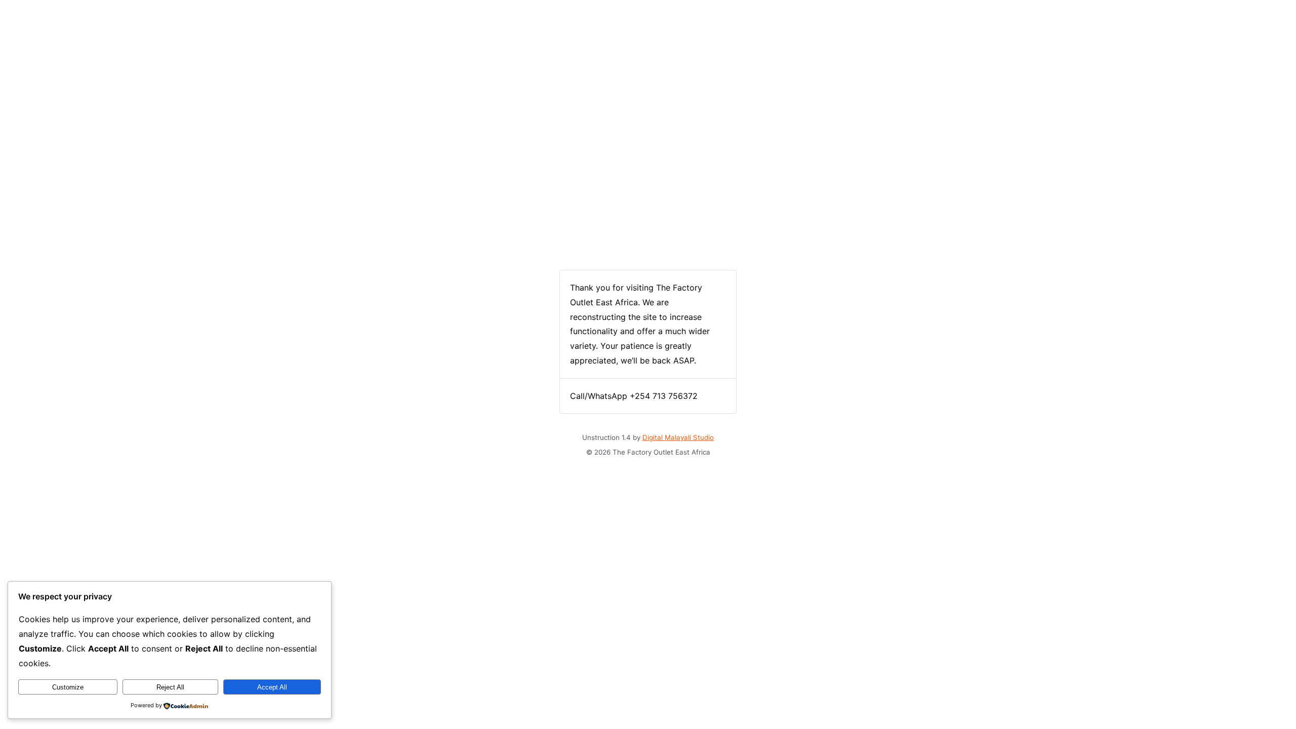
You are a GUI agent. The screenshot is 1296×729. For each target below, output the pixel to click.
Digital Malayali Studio (678, 437)
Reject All (170, 687)
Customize (68, 687)
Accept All (272, 687)
